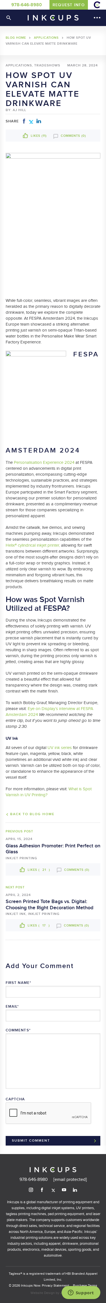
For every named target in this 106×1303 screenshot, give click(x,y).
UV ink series (59, 747)
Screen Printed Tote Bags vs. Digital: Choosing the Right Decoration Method (49, 905)
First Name (18, 983)
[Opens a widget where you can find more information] (80, 1293)
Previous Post (19, 831)
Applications (46, 38)
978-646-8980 (26, 5)
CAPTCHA (15, 1099)
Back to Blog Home (32, 814)
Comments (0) (73, 136)
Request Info (69, 5)
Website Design (43, 1293)
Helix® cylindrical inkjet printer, (33, 545)
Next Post (15, 887)
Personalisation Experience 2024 (44, 462)
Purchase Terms (85, 1285)
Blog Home (16, 38)
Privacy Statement (55, 1285)
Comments (18, 1030)
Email (12, 1006)
